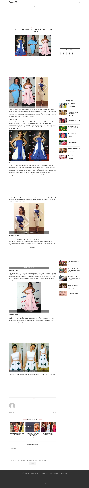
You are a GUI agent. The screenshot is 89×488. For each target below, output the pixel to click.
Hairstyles (57, 1)
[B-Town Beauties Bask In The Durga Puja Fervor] (48, 427)
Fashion (45, 1)
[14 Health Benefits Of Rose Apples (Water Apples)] (63, 142)
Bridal (75, 1)
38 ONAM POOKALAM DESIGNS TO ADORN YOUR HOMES (73, 128)
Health (63, 1)
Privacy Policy (68, 477)
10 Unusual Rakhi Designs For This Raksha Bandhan (73, 135)
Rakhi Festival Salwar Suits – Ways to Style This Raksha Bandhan (74, 120)
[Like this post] (34, 398)
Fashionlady (30, 33)
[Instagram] (66, 53)
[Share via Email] (39, 398)
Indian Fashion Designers (52, 477)
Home (44, 477)
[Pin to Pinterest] (38, 398)
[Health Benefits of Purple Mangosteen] (63, 263)
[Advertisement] (31, 17)
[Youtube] (72, 53)
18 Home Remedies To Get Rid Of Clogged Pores (74, 293)
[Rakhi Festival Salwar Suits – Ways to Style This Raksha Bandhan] (63, 120)
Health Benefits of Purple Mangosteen (73, 262)
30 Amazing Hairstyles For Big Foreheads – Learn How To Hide (74, 150)
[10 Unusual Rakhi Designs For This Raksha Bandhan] (63, 135)
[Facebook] (60, 53)
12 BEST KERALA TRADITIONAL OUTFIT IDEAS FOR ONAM (73, 105)
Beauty (50, 1)
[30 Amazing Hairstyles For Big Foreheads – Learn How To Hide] (63, 150)
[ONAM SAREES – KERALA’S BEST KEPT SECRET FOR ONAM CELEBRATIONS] (63, 112)
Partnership (62, 477)
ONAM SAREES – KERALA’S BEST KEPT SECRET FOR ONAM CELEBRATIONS (73, 113)
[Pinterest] (69, 53)
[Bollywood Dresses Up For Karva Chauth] (17, 427)
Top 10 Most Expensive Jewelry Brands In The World (73, 285)
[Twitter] (63, 53)
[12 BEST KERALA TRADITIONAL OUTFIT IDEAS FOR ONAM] (63, 105)
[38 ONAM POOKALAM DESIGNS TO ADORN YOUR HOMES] (63, 128)
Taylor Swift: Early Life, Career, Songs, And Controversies (33, 434)
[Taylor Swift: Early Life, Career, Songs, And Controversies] (32, 427)
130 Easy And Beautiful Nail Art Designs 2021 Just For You (74, 270)
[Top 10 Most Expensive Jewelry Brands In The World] (63, 285)
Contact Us (39, 477)
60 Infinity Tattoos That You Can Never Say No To (74, 277)
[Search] (79, 2)
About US (19, 477)
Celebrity (70, 1)
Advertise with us (26, 477)
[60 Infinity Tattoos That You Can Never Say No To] (63, 278)
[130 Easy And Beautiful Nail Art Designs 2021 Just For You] (63, 270)
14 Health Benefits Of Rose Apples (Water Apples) (72, 142)
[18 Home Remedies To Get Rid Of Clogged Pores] (63, 293)
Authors (33, 477)
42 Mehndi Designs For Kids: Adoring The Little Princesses (73, 157)
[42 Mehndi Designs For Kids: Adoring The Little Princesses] (63, 157)
